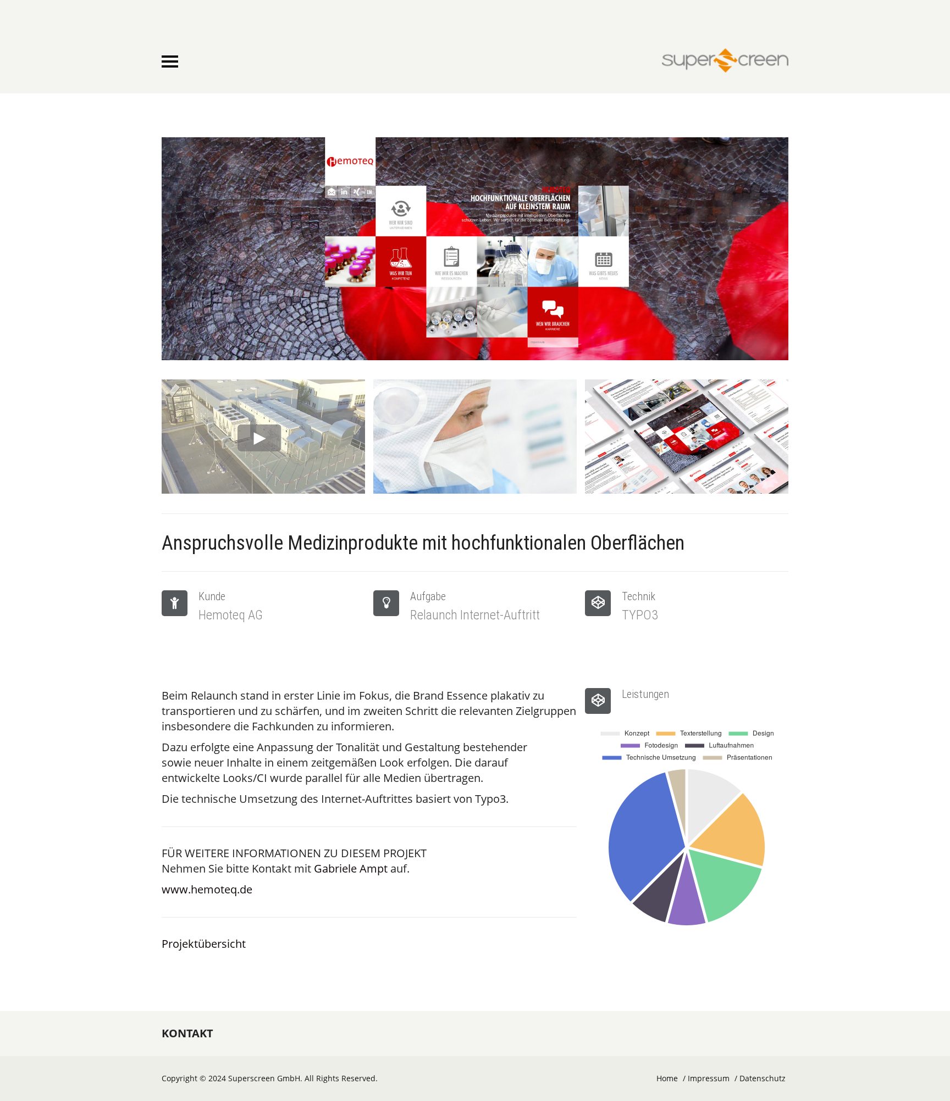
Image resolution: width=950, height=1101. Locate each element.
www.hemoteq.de (207, 889)
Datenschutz (762, 1078)
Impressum (709, 1078)
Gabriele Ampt (351, 868)
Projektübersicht (204, 943)
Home (667, 1078)
